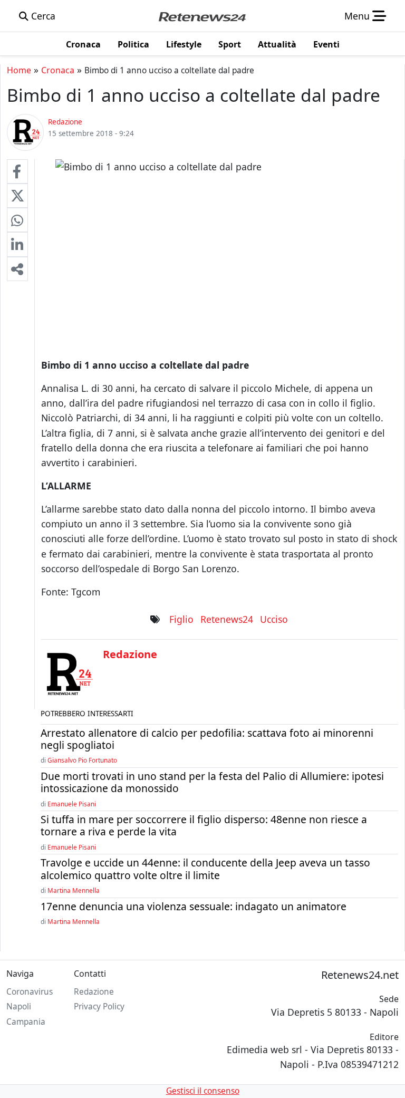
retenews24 (226, 619)
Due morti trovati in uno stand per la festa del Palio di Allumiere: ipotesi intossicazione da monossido (212, 782)
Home (19, 70)
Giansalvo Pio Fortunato (82, 760)
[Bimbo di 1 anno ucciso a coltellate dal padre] (17, 171)
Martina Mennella (73, 890)
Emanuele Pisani (71, 804)
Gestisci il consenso (202, 1090)
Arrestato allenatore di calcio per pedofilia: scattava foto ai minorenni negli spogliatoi (207, 739)
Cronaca (57, 70)
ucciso (274, 619)
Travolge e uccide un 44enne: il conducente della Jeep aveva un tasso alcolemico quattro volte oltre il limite (205, 868)
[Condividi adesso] (17, 269)
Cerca (41, 15)
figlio (181, 619)
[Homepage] (202, 15)
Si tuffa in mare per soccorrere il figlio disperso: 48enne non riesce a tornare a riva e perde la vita (204, 825)
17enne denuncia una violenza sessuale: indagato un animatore (193, 906)
